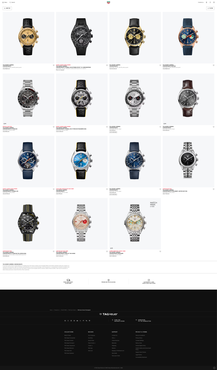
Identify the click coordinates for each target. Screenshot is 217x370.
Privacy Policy (139, 338)
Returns (114, 348)
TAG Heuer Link (68, 350)
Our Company (91, 335)
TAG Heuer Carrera (68, 340)
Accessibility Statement (141, 357)
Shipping (114, 345)
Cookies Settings (140, 340)
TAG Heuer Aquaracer (69, 345)
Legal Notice (139, 354)
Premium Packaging (109, 282)
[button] (210, 2)
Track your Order (116, 355)
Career (90, 345)
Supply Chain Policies (141, 352)
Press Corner (91, 343)
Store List (90, 350)
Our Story (90, 338)
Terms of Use (139, 343)
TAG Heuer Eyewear (69, 353)
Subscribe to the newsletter (144, 321)
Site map (90, 348)
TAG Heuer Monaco (69, 348)
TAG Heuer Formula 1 (69, 343)
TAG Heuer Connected (69, 338)
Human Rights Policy (141, 345)
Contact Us (114, 335)
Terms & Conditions (140, 335)
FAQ (113, 338)
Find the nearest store (119, 321)
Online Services (115, 340)
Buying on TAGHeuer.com (118, 350)
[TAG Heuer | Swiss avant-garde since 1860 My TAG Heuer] (108, 314)
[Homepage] (108, 2)
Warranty (114, 343)
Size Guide (114, 353)
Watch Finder (67, 335)
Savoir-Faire (91, 340)
